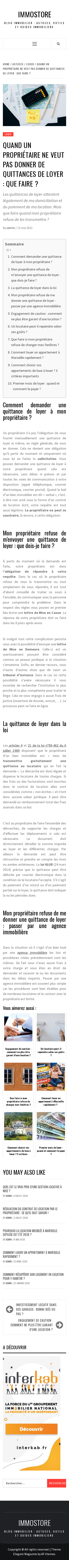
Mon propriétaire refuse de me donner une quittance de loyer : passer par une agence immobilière (36, 300)
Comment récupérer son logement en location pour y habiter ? (33, 1276)
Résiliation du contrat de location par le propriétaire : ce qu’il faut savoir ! (30, 1211)
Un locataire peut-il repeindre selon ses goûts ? (36, 329)
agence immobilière (32, 952)
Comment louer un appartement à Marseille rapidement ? (35, 355)
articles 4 (15, 745)
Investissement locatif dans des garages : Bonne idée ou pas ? (36, 1309)
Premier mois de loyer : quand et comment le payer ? (36, 386)
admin (11, 228)
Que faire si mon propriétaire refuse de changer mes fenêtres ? (35, 342)
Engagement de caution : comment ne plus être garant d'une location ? (36, 316)
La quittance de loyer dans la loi (34, 288)
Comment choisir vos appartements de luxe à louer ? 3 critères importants (34, 370)
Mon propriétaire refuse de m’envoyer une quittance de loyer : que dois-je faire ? (35, 275)
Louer (8, 134)
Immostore (34, 14)
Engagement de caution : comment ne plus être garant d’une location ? (32, 1325)
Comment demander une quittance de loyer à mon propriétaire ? (36, 259)
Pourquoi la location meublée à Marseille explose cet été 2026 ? (30, 1232)
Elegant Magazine (25, 1554)
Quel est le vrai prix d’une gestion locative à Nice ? (32, 1189)
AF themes (48, 1554)
